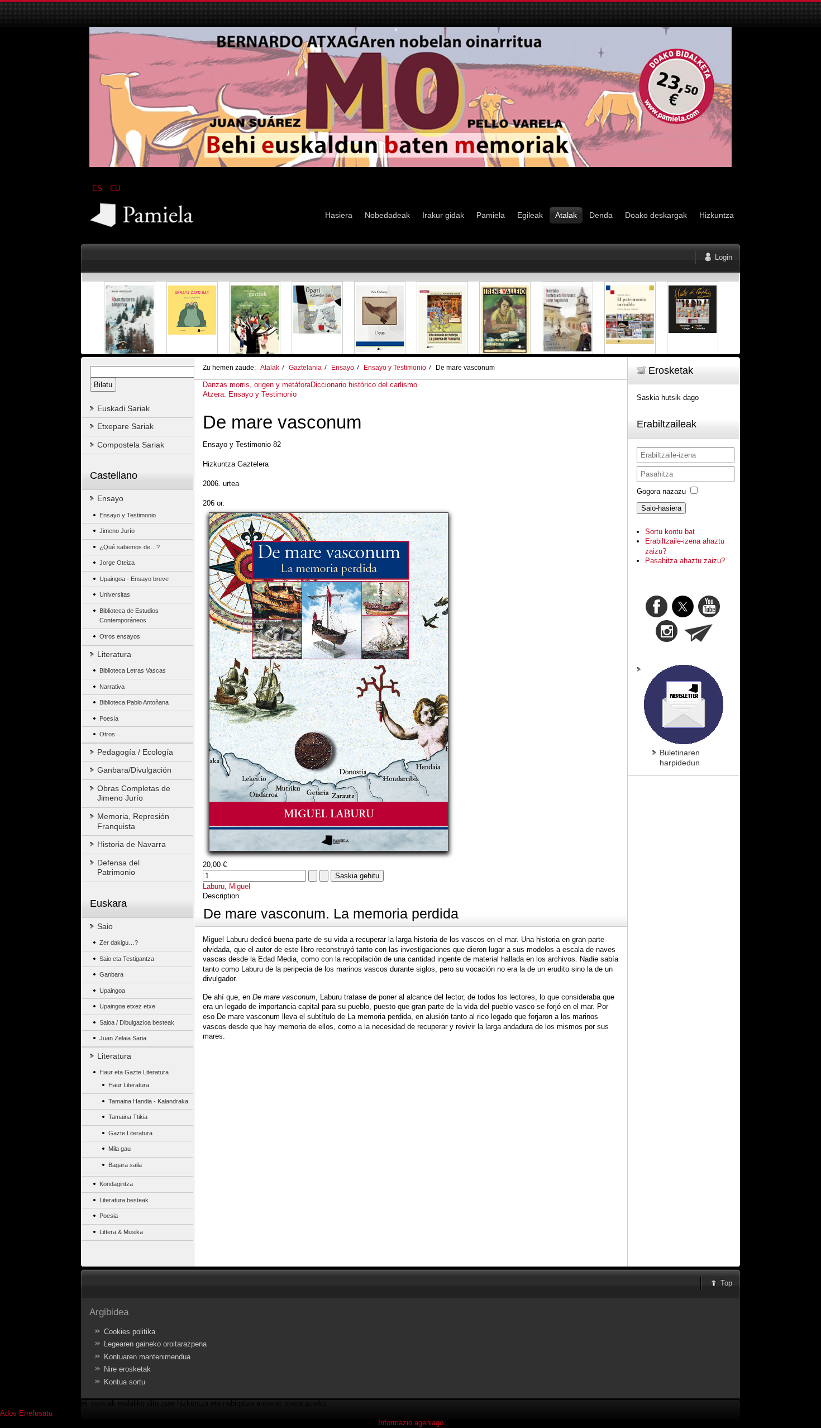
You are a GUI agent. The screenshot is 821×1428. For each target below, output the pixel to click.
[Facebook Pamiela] (658, 615)
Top (726, 1283)
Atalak (269, 367)
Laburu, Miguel (226, 886)
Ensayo (342, 367)
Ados (8, 1413)
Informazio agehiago (410, 1423)
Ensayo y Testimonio (395, 367)
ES (98, 188)
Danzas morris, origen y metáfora (257, 384)
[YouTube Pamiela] (709, 615)
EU (115, 188)
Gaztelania (305, 367)
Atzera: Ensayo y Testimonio (250, 394)
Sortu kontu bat (670, 531)
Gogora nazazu (661, 491)
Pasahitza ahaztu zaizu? (685, 560)
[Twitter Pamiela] (721, 615)
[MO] (410, 164)
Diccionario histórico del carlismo (364, 384)
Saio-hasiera (661, 508)
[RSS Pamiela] (668, 639)
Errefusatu (35, 1413)
